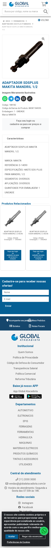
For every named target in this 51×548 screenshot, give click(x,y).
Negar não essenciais (32, 536)
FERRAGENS (25, 426)
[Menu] (4, 4)
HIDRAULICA (25, 437)
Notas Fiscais (38, 326)
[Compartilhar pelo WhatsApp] (5, 98)
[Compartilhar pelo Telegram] (11, 98)
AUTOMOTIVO (25, 410)
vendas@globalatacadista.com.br (27, 483)
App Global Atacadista (25, 391)
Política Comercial (26, 373)
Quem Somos (25, 352)
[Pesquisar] (46, 11)
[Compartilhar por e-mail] (23, 98)
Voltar (44, 20)
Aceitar (11, 536)
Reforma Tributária (25, 379)
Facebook (27, 507)
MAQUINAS (25, 442)
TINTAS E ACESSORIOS (25, 459)
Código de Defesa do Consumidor (25, 363)
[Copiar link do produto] (29, 98)
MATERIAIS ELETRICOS (25, 448)
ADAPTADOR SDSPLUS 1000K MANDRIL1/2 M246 (13, 233)
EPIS (25, 421)
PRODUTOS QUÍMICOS (25, 453)
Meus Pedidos (38, 320)
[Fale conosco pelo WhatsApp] (44, 531)
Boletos (16, 326)
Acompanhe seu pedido (20, 320)
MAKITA (12, 115)
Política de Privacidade (25, 357)
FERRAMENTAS (25, 432)
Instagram (27, 503)
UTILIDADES (25, 464)
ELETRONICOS (25, 415)
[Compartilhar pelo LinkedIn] (17, 98)
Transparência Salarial (25, 368)
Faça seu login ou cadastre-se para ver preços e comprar (25, 124)
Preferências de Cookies (18, 542)
